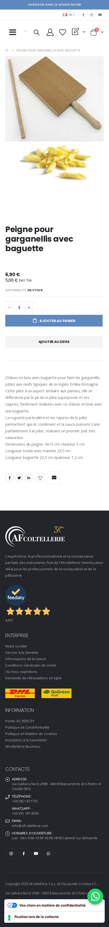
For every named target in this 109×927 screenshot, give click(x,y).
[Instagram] (91, 14)
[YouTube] (100, 14)
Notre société (16, 646)
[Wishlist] (62, 32)
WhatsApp (48, 853)
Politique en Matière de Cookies (31, 733)
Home (7, 50)
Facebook (9, 477)
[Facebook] (83, 14)
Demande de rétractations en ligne (33, 678)
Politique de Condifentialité (27, 727)
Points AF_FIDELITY (19, 721)
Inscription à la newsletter (26, 740)
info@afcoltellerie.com (30, 825)
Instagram (11, 853)
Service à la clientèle (21, 652)
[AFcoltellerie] (25, 31)
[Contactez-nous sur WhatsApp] (95, 896)
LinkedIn (29, 477)
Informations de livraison (25, 658)
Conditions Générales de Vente (30, 665)
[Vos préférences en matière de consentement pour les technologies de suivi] (9, 918)
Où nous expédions (21, 671)
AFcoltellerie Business (22, 746)
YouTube (36, 853)
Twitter (19, 477)
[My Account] (50, 32)
